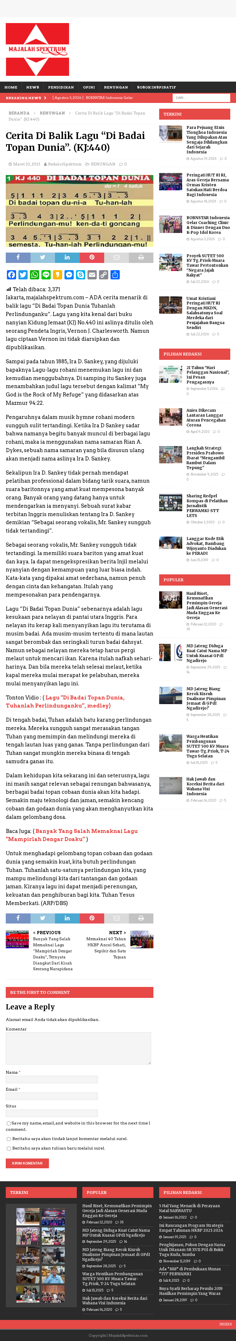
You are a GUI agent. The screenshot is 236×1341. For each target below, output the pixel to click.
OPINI (89, 87)
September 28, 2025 (205, 715)
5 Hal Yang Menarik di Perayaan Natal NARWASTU (189, 1208)
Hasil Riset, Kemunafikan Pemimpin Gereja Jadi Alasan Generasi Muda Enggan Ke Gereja (206, 605)
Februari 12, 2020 (203, 624)
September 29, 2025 (205, 667)
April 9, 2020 (200, 432)
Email (12, 1089)
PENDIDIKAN (61, 87)
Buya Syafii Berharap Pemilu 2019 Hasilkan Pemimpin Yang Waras (190, 1291)
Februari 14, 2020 (203, 800)
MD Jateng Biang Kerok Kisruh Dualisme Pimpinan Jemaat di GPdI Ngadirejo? (206, 699)
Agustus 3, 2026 (203, 239)
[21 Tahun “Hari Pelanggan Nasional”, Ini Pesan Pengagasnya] (170, 374)
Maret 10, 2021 (26, 164)
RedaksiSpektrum (65, 164)
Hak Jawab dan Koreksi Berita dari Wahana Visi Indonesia (205, 786)
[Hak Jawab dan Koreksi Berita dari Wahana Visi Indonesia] (170, 785)
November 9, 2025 (204, 474)
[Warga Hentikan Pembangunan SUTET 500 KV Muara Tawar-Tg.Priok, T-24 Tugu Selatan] (170, 743)
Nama (12, 1072)
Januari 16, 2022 (175, 1217)
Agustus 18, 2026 (203, 201)
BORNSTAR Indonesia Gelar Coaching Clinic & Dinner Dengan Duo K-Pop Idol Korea (208, 225)
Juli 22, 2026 (200, 282)
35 (188, 629)
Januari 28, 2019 (175, 1300)
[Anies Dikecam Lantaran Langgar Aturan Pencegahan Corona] (170, 417)
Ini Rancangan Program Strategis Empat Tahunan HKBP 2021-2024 (191, 1228)
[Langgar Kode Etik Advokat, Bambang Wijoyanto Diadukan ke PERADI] (170, 543)
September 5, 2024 (204, 389)
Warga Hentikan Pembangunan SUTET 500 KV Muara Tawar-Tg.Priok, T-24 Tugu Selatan (207, 746)
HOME (10, 87)
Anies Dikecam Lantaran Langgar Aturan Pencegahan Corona (206, 418)
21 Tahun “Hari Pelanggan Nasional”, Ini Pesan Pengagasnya (207, 375)
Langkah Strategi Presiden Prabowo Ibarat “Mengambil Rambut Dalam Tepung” (205, 458)
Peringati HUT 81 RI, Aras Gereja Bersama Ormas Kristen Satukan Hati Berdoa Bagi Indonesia (207, 185)
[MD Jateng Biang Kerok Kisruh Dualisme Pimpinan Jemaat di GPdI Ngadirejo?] (170, 695)
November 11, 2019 (177, 1261)
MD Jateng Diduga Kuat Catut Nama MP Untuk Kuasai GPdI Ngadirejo (206, 653)
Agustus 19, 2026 (203, 159)
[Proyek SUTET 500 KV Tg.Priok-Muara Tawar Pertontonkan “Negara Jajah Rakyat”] (170, 262)
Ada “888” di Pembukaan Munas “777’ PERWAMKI (190, 1271)
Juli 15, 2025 (199, 763)
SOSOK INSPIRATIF (156, 87)
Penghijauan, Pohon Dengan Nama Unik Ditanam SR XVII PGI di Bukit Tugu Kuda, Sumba (192, 1249)
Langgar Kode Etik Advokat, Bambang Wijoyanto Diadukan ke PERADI (206, 546)
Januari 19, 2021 (174, 1237)
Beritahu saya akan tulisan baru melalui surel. (58, 1148)
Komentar (16, 1029)
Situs (11, 1106)
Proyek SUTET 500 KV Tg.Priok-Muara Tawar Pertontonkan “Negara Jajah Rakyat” (207, 265)
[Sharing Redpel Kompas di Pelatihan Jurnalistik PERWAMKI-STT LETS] (170, 502)
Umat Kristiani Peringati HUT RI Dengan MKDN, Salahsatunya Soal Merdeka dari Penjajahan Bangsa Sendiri (205, 313)
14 (188, 672)
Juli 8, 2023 (171, 1280)
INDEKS (225, 1324)
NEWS (32, 87)
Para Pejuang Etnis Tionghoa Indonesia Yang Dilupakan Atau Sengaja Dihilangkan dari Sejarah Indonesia (206, 139)
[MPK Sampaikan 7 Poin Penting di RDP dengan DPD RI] (27, 1294)
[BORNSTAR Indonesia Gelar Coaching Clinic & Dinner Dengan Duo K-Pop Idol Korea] (170, 224)
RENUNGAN (116, 87)
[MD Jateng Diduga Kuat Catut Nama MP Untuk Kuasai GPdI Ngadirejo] (170, 652)
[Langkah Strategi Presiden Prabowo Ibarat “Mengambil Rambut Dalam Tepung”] (170, 454)
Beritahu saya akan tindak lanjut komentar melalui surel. (69, 1138)
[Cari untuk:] (201, 97)
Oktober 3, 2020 (202, 522)
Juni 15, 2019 (199, 560)
